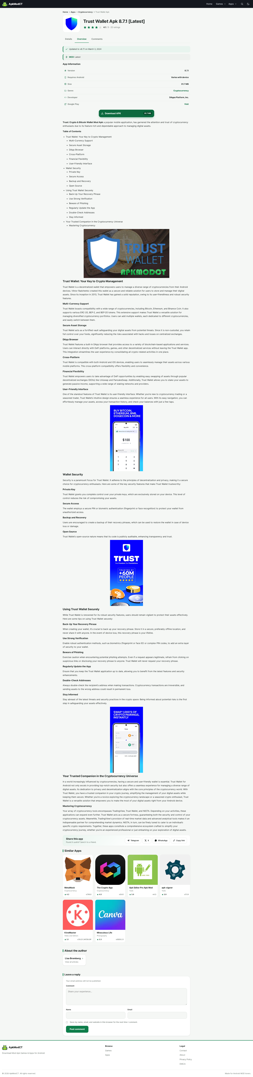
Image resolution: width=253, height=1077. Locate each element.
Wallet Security (73, 168)
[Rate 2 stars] (89, 27)
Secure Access (76, 176)
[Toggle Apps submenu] (235, 4)
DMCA (183, 1064)
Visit (186, 104)
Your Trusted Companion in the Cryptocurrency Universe (94, 221)
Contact (183, 1050)
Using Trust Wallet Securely (79, 190)
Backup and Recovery (80, 181)
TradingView (118, 811)
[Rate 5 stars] (100, 27)
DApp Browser (76, 149)
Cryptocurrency (85, 12)
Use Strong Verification (80, 198)
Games (219, 4)
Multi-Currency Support (81, 140)
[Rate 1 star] (85, 27)
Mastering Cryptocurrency (82, 225)
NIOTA (146, 811)
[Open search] (242, 4)
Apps (231, 4)
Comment (70, 986)
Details (68, 39)
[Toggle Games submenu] (224, 4)
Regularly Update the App (82, 208)
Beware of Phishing (78, 203)
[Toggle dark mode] (248, 4)
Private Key (74, 172)
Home (209, 4)
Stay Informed (76, 217)
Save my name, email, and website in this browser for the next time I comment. (104, 1022)
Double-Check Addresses (81, 212)
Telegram (135, 840)
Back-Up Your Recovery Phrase (84, 194)
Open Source (75, 185)
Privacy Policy (186, 1059)
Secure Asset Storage (80, 145)
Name (68, 1009)
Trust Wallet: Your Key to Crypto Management (89, 136)
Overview (81, 39)
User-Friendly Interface (80, 163)
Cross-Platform (76, 154)
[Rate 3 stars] (92, 27)
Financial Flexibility (78, 159)
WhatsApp (162, 840)
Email (130, 1009)
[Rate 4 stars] (96, 27)
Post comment (77, 1029)
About (182, 1055)
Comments (97, 39)
